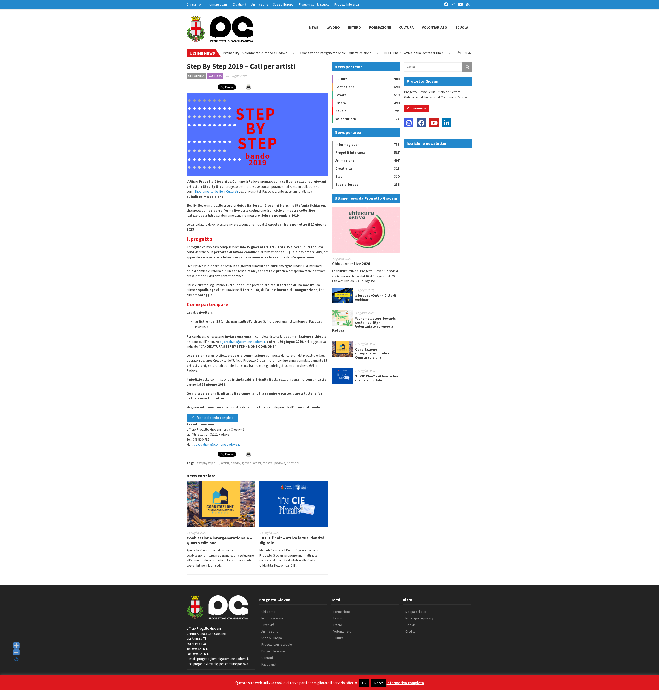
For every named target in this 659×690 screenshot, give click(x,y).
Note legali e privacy (419, 618)
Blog (339, 176)
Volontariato (434, 27)
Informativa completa (405, 682)
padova (279, 463)
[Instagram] (408, 122)
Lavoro (333, 27)
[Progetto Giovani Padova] (220, 40)
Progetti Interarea (346, 4)
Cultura (406, 27)
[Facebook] (421, 122)
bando (235, 463)
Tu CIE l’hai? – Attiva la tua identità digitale (398, 53)
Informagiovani (217, 4)
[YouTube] (434, 122)
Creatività (239, 4)
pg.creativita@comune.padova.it (243, 341)
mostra (268, 463)
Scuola (461, 27)
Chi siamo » (416, 108)
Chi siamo (194, 4)
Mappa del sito (415, 612)
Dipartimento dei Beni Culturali (216, 191)
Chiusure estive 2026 (351, 263)
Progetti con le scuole (314, 4)
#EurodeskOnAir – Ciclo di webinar (375, 297)
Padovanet (268, 664)
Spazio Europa (283, 4)
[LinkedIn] (446, 122)
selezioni (293, 463)
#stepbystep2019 (208, 463)
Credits (410, 631)
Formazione (380, 27)
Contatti (267, 657)
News (313, 27)
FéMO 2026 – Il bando (455, 53)
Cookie (410, 625)
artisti (225, 463)
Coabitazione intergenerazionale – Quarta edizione (320, 53)
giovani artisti (251, 463)
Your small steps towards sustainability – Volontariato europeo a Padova (364, 324)
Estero (354, 27)
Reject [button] (378, 683)
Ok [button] (364, 683)
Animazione (259, 4)
